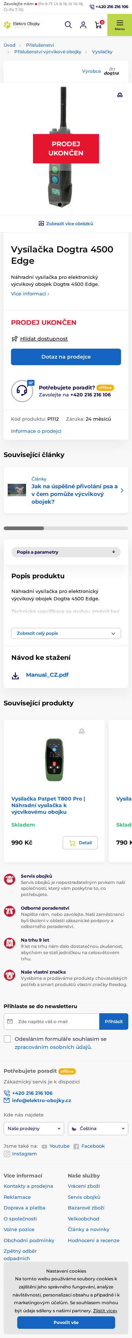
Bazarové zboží (86, 1208)
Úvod (9, 45)
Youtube (60, 1146)
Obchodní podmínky (29, 1240)
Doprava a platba (24, 1208)
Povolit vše (66, 1322)
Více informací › (30, 293)
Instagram (24, 1154)
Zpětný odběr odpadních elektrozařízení (22, 1258)
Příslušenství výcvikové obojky (47, 51)
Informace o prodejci (36, 431)
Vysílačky (102, 51)
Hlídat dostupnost (44, 338)
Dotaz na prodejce (66, 356)
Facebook (93, 1146)
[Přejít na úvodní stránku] (22, 25)
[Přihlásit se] (83, 25)
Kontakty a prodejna (28, 1186)
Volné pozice (19, 1229)
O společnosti (20, 1219)
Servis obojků (84, 1197)
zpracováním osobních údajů (53, 1047)
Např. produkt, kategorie (50, 60)
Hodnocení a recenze (94, 1240)
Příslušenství (40, 45)
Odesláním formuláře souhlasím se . (61, 1043)
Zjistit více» (105, 1310)
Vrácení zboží (84, 1186)
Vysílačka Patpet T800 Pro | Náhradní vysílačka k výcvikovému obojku (48, 805)
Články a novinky (88, 1229)
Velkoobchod (83, 1219)
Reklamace (17, 1197)
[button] (68, 25)
